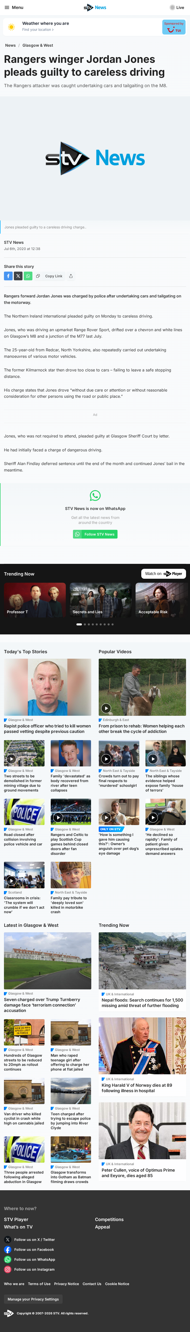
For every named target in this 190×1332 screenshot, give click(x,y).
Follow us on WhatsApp (34, 1259)
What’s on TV (18, 1226)
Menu (17, 7)
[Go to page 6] (101, 624)
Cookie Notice (117, 1284)
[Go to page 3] (89, 624)
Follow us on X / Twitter (34, 1239)
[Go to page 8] (109, 624)
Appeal (102, 1226)
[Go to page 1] (79, 624)
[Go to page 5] (97, 624)
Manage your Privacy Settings (33, 1299)
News (10, 45)
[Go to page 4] (93, 624)
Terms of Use (39, 1284)
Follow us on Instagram (34, 1269)
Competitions (109, 1219)
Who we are (14, 1284)
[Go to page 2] (85, 624)
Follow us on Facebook (34, 1249)
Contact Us (92, 1284)
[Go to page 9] (113, 624)
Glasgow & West (38, 45)
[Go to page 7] (105, 624)
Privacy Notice (66, 1284)
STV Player (16, 1219)
